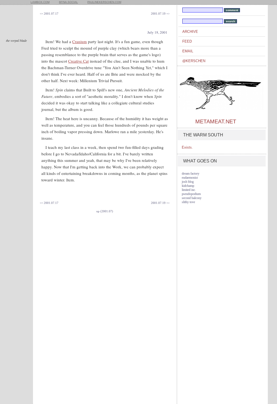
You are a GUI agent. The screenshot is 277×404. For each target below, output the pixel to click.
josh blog (188, 182)
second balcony (192, 198)
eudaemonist (190, 177)
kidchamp (188, 186)
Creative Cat (78, 61)
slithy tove (188, 202)
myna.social (68, 2)
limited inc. (189, 190)
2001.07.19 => (160, 13)
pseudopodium (191, 194)
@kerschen (193, 61)
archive (190, 31)
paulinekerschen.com (104, 2)
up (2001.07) (104, 211)
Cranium (79, 41)
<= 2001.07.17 (49, 13)
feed (187, 41)
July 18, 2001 (157, 32)
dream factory (190, 173)
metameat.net (215, 121)
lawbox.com (40, 2)
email (187, 51)
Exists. (187, 147)
